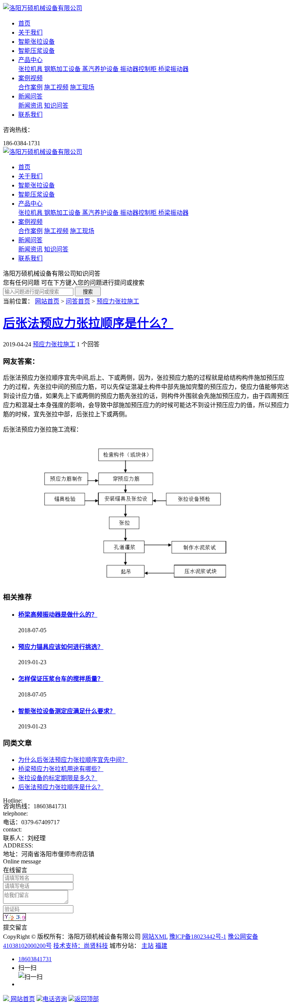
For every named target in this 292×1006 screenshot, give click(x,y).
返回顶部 (87, 999)
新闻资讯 (30, 105)
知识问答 (56, 105)
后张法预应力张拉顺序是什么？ (88, 323)
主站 (147, 946)
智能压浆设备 (36, 51)
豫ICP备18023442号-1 (197, 936)
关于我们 (30, 32)
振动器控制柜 (139, 69)
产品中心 (30, 60)
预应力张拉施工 (118, 301)
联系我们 (30, 114)
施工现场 (82, 87)
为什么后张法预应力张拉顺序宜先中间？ (73, 760)
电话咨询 (55, 999)
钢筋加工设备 (63, 69)
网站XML (155, 936)
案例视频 (30, 78)
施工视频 (56, 87)
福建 (161, 946)
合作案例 (30, 87)
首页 (24, 23)
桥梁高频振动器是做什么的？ (57, 614)
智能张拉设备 (36, 41)
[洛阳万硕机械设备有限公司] (42, 8)
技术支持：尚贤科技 (80, 946)
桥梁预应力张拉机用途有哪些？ (60, 769)
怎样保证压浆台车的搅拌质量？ (60, 679)
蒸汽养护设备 (101, 69)
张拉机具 (31, 69)
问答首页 (78, 301)
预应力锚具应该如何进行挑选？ (60, 647)
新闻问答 (30, 96)
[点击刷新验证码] (14, 917)
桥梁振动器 (173, 69)
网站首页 (47, 301)
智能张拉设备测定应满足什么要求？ (67, 711)
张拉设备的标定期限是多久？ (57, 778)
